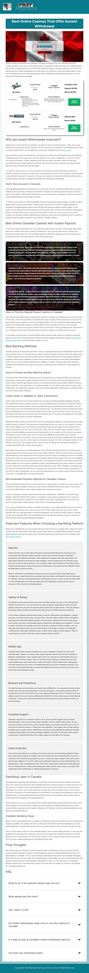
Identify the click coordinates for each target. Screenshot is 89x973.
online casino (66, 150)
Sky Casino (16, 122)
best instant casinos (13, 537)
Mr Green (16, 92)
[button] (44, 883)
